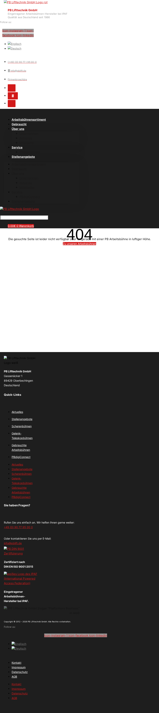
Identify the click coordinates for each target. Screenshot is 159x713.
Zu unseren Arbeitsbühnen (79, 243)
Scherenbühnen (22, 426)
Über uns (18, 129)
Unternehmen (28, 133)
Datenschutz (20, 672)
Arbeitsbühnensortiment (29, 119)
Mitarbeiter (27, 143)
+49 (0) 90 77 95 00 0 (18, 527)
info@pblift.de (13, 543)
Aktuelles (25, 138)
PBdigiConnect (29, 197)
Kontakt (16, 662)
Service (17, 147)
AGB (14, 676)
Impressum (19, 667)
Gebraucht (19, 169)
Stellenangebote (23, 157)
